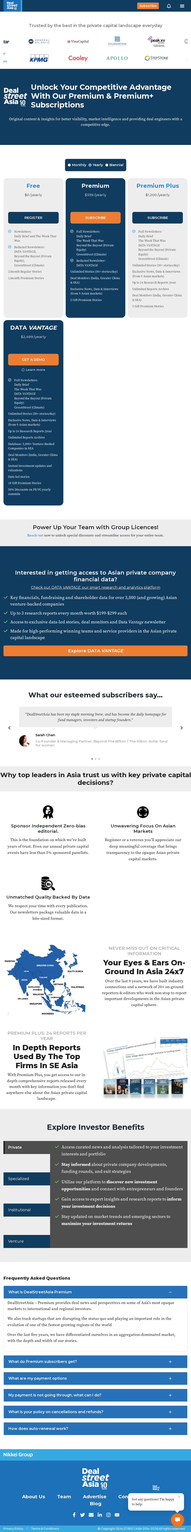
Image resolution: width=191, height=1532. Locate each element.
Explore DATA (95, 650)
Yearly (98, 165)
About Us (33, 1496)
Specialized (18, 1179)
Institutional (19, 1210)
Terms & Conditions (45, 1528)
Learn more (35, 369)
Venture (16, 1241)
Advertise (94, 1496)
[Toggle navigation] (182, 5)
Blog (95, 1503)
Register (33, 217)
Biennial (116, 165)
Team (64, 1496)
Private (15, 1147)
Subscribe (148, 6)
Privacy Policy (13, 1528)
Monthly (79, 165)
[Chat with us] (177, 1519)
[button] (169, 5)
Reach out (35, 535)
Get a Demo (33, 359)
